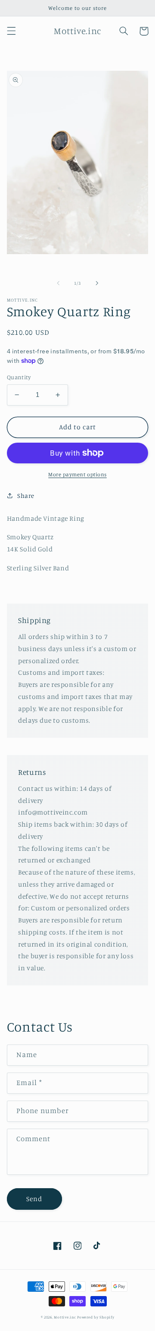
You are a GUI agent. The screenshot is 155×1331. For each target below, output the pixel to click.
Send (34, 1199)
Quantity (19, 377)
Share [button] (25, 495)
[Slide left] (58, 283)
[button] (11, 31)
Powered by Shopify (95, 1317)
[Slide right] (96, 283)
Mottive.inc (65, 1317)
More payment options (77, 474)
